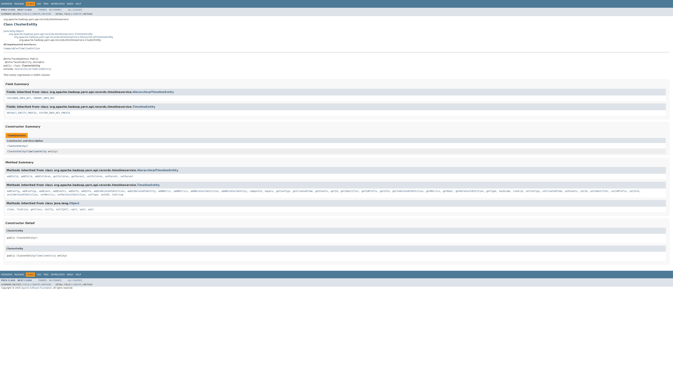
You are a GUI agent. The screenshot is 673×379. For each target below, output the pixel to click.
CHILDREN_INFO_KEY (19, 98)
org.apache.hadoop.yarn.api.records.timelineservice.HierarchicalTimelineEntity (63, 37)
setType (93, 194)
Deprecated (58, 4)
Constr (35, 14)
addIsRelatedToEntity (141, 191)
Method (46, 14)
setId (583, 191)
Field (26, 14)
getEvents (321, 191)
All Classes (75, 10)
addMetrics (181, 191)
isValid (518, 191)
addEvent (44, 191)
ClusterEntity (16, 146)
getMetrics (433, 191)
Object (74, 203)
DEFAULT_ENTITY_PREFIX (21, 112)
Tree (46, 4)
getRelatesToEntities (470, 191)
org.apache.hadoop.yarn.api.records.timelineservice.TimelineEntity (51, 34)
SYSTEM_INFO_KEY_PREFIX (54, 112)
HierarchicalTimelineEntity (33, 69)
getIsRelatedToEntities (407, 191)
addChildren (42, 176)
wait (74, 209)
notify (49, 209)
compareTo (255, 191)
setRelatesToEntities (71, 194)
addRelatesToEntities (205, 191)
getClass (36, 209)
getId (334, 191)
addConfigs (29, 191)
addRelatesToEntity (234, 191)
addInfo (73, 191)
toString (117, 194)
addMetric (164, 191)
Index (70, 4)
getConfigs (283, 191)
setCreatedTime (552, 191)
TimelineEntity (29, 48)
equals (269, 191)
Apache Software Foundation (36, 288)
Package (19, 4)
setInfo (634, 191)
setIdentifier (599, 191)
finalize (22, 209)
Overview (6, 4)
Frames (42, 10)
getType (491, 191)
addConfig (13, 191)
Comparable (11, 48)
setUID (105, 194)
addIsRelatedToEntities (109, 191)
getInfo (385, 191)
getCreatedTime (302, 191)
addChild (12, 176)
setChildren (94, 176)
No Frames (55, 10)
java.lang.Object (14, 31)
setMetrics (47, 194)
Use (39, 4)
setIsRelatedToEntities (22, 194)
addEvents (59, 191)
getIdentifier (350, 191)
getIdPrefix (369, 191)
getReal (448, 191)
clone (10, 209)
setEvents (571, 191)
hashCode (504, 191)
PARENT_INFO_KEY (44, 98)
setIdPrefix (619, 191)
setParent (111, 176)
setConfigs (533, 191)
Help (78, 4)
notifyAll (62, 209)
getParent (77, 176)
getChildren (61, 176)
